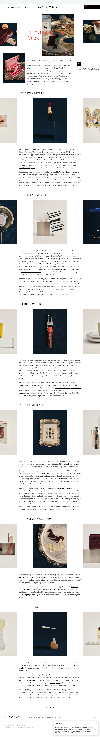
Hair (25, 7)
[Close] (97, 722)
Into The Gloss (88, 63)
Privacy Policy (42, 717)
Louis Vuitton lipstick (27, 168)
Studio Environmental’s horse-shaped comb (35, 577)
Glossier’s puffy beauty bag (28, 594)
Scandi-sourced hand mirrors (45, 476)
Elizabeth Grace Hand (48, 473)
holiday (52, 707)
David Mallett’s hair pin (39, 580)
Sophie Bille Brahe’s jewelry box (65, 464)
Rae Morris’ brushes (67, 269)
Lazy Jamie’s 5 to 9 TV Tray (44, 278)
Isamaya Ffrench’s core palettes (63, 154)
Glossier (50, 2)
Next (98, 122)
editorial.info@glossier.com (19, 725)
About (24, 717)
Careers (30, 717)
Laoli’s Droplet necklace (42, 180)
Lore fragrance (55, 683)
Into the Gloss (50, 7)
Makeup (13, 7)
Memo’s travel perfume (27, 680)
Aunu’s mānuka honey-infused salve (68, 388)
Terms (35, 717)
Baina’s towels (34, 365)
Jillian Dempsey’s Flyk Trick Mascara (58, 258)
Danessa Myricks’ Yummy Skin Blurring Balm (43, 264)
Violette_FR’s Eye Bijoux (38, 162)
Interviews (6, 7)
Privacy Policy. (70, 733)
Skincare (19, 7)
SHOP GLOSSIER (93, 7)
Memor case (27, 396)
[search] (28, 7)
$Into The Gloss (12, 717)
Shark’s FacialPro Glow (64, 289)
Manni (67, 506)
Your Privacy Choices (53, 717)
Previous (2, 122)
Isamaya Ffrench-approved (31, 272)
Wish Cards (57, 589)
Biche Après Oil (68, 692)
